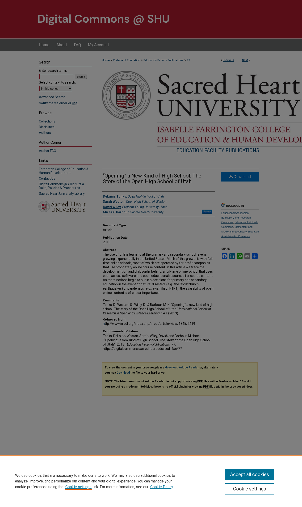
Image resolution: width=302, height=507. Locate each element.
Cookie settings (78, 487)
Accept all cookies (249, 474)
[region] (151, 481)
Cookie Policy (161, 487)
